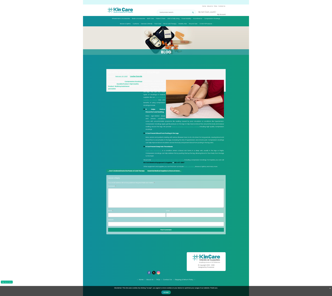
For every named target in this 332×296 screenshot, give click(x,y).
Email (168, 211)
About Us (210, 6)
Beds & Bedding (189, 167)
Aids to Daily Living (173, 19)
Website (111, 220)
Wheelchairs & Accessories (121, 19)
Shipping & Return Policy (184, 279)
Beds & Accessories (138, 19)
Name (110, 211)
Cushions (136, 24)
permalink (112, 89)
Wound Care (193, 24)
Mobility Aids (183, 24)
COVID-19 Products (205, 24)
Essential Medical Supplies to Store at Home (164, 171)
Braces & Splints (125, 24)
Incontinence (197, 19)
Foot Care (158, 24)
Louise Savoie (136, 76)
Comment (112, 186)
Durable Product (123, 84)
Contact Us (221, 6)
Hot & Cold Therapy (169, 24)
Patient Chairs (160, 19)
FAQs (215, 6)
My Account (221, 14)
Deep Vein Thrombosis (154, 151)
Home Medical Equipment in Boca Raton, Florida (168, 160)
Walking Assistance (122, 86)
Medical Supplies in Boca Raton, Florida (185, 127)
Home (204, 6)
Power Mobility (186, 19)
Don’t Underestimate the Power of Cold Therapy (126, 171)
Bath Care (150, 19)
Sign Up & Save (7, 282)
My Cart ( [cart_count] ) (207, 12)
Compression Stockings (212, 19)
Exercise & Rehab (146, 24)
